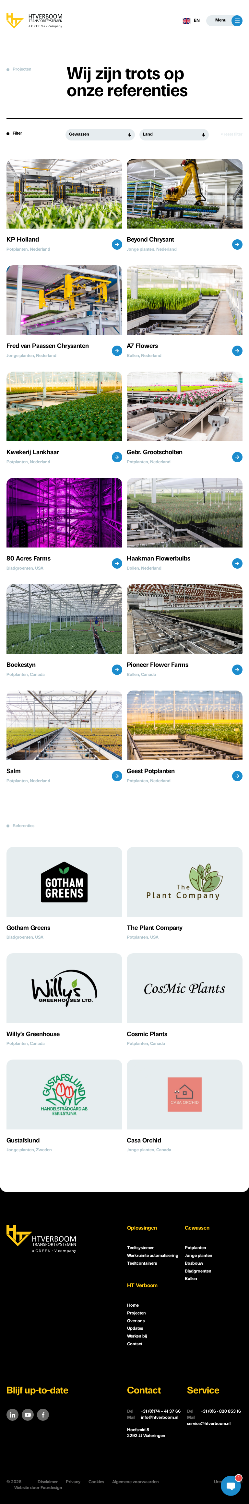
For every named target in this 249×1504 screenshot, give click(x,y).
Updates (135, 1328)
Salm (13, 772)
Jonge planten (198, 1256)
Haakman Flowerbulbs (158, 559)
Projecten (136, 1313)
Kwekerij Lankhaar (32, 453)
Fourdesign (51, 1488)
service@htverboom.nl (209, 1421)
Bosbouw (194, 1263)
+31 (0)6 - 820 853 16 (214, 1411)
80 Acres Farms (28, 559)
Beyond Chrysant (150, 240)
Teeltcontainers (142, 1263)
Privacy (73, 1482)
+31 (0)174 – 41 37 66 (154, 1411)
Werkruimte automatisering (152, 1256)
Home (133, 1305)
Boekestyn (21, 665)
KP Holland (22, 240)
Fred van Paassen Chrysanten (47, 346)
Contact (134, 1344)
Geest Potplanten (151, 772)
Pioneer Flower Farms (157, 665)
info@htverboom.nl (152, 1418)
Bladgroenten (198, 1271)
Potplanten (195, 1248)
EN (197, 21)
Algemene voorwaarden (135, 1482)
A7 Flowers (142, 346)
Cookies (96, 1482)
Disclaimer (48, 1482)
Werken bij (137, 1336)
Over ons (136, 1321)
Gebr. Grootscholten (155, 453)
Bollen (191, 1279)
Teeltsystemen (141, 1248)
